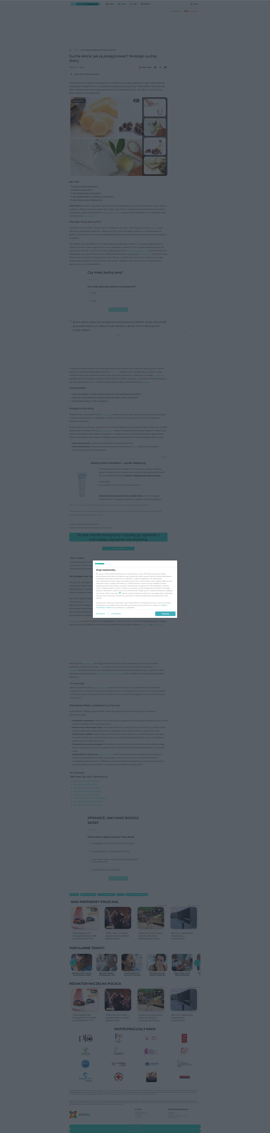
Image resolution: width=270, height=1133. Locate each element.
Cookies (109, 607)
